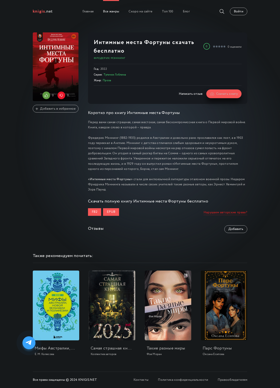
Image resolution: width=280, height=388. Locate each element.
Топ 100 (167, 11)
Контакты (141, 380)
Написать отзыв (190, 94)
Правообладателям (232, 380)
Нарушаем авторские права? (225, 212)
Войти (238, 11)
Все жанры (111, 11)
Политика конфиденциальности (183, 380)
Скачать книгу (227, 94)
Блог (186, 11)
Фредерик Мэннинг (109, 58)
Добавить (235, 229)
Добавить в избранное (58, 108)
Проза (107, 80)
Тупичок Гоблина (114, 75)
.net (43, 11)
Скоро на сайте (140, 11)
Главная (88, 11)
